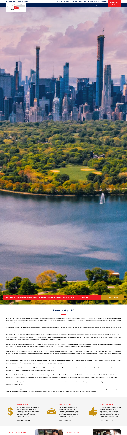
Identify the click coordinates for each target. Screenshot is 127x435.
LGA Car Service (12, 1)
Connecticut (55, 5)
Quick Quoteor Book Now (114, 3)
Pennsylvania (87, 5)
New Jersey (72, 5)
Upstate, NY (95, 5)
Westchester (104, 5)
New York (79, 5)
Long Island (63, 5)
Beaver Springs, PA (23, 1)
